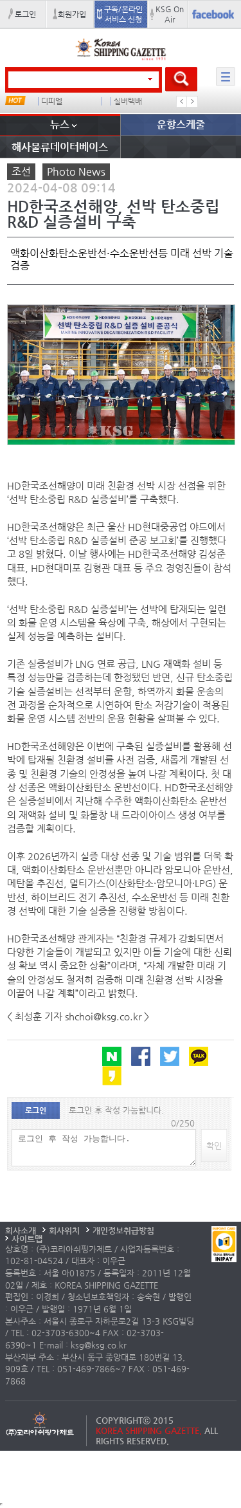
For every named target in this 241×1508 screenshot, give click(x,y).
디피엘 (51, 101)
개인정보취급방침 (123, 1230)
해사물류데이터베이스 (60, 147)
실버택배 (128, 101)
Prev (182, 101)
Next (192, 101)
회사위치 (64, 1230)
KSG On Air (170, 14)
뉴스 (59, 124)
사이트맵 (27, 1239)
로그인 (25, 14)
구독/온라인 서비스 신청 (123, 14)
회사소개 (20, 1230)
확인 (214, 1145)
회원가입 (72, 14)
